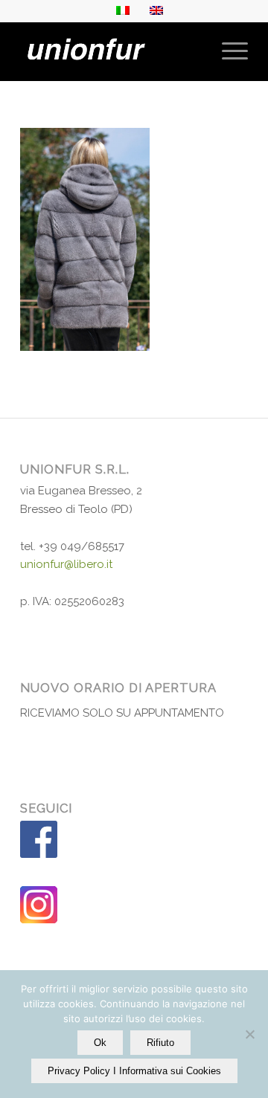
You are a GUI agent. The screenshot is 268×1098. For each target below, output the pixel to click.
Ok (100, 1042)
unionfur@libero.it (66, 564)
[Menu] (227, 51)
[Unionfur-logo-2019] (111, 51)
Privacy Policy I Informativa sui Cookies (134, 1070)
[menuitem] (227, 51)
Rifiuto (160, 1042)
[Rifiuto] (249, 1034)
